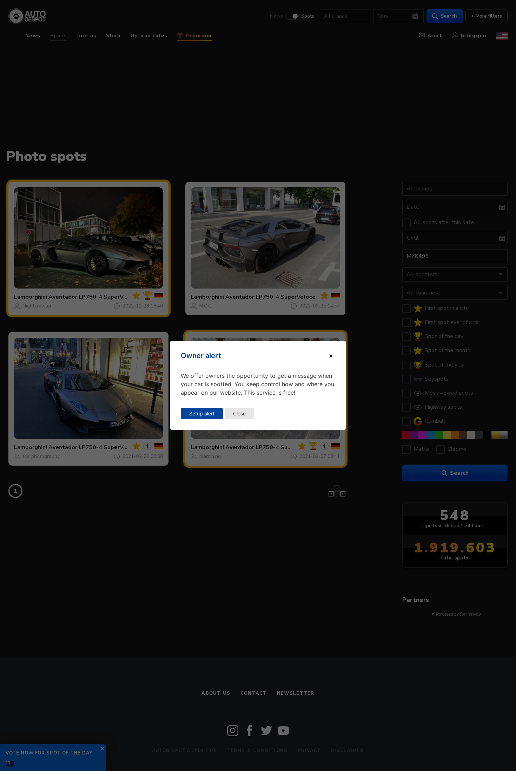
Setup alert (201, 413)
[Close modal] (330, 356)
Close (239, 413)
